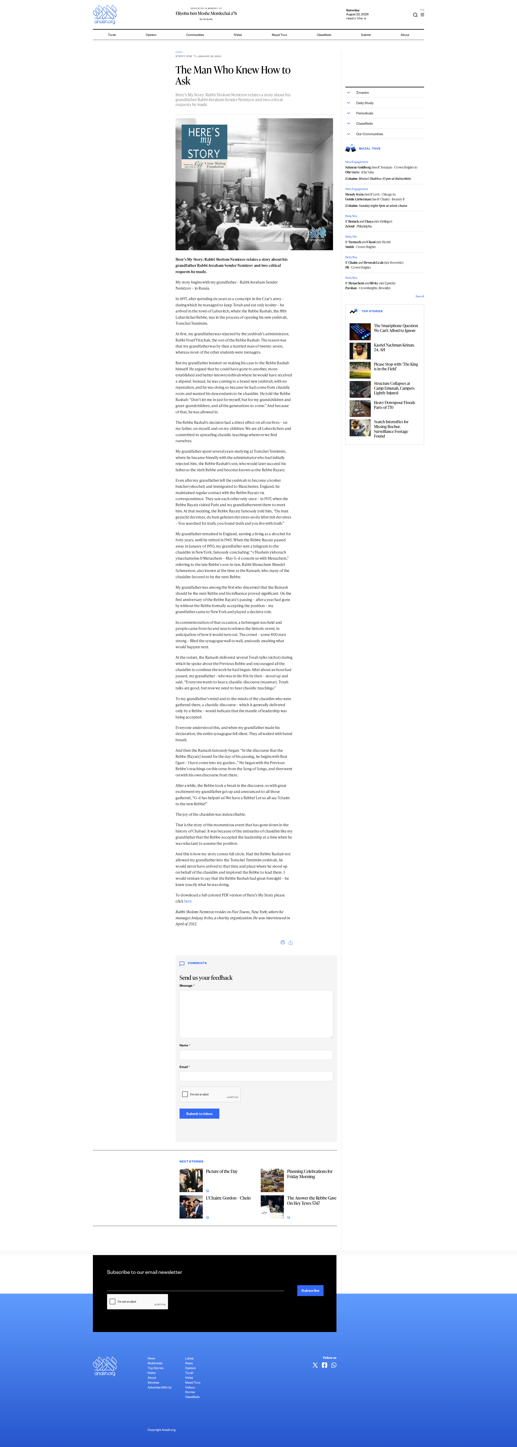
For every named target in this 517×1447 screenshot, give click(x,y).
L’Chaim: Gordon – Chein (228, 1198)
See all (420, 296)
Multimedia (155, 1363)
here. (188, 901)
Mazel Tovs (192, 1383)
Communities (195, 35)
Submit (366, 35)
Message (187, 986)
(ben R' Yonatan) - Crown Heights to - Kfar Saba (381, 169)
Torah (112, 35)
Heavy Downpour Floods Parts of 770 (394, 405)
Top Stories (155, 1368)
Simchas (153, 1383)
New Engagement (356, 162)
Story (179, 52)
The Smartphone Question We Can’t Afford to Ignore (396, 328)
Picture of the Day (221, 1171)
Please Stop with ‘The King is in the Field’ (396, 366)
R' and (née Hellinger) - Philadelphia (368, 223)
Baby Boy (351, 216)
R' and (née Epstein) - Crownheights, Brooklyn (370, 285)
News (151, 1359)
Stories (190, 1392)
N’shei (238, 35)
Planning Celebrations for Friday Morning (310, 1174)
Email (185, 1067)
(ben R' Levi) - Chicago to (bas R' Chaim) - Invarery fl (374, 196)
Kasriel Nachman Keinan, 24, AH (394, 347)
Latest (189, 1359)
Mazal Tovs (279, 35)
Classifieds (324, 35)
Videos (190, 1388)
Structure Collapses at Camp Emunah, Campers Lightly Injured (394, 388)
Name (185, 1046)
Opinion (151, 35)
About (405, 35)
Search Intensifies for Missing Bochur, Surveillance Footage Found (391, 429)
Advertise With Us (159, 1388)
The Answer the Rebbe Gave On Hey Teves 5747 (311, 1200)
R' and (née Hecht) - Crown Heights (368, 244)
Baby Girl (351, 237)
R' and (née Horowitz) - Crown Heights (374, 265)
